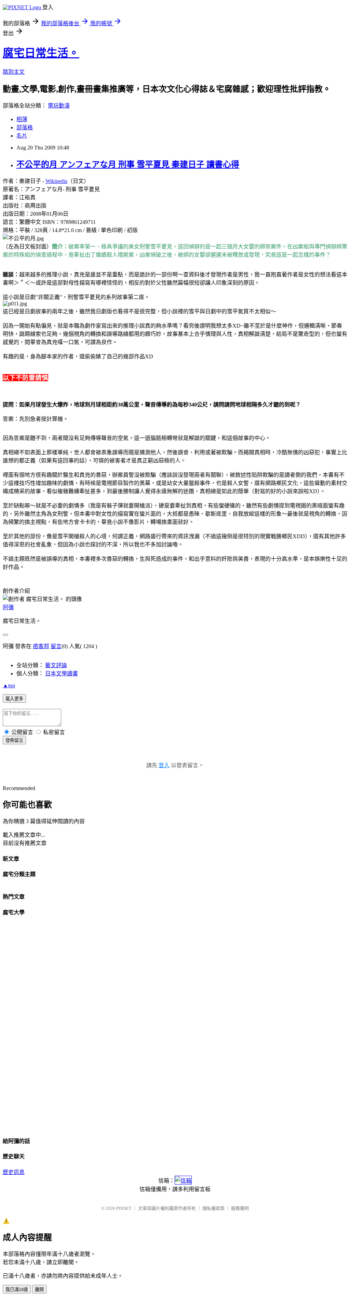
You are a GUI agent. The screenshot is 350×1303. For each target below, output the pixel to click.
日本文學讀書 (61, 673)
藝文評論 (56, 665)
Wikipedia (56, 181)
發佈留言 (14, 740)
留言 (56, 646)
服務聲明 (240, 1208)
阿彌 (8, 607)
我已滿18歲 (16, 1289)
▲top (9, 685)
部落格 (24, 127)
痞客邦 (41, 646)
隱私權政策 (213, 1208)
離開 (39, 1289)
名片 (21, 136)
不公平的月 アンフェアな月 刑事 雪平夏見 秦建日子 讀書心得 (127, 164)
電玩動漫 (59, 106)
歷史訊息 (14, 1172)
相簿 (21, 119)
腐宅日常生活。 (41, 53)
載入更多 (14, 698)
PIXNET (124, 1208)
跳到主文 (14, 72)
